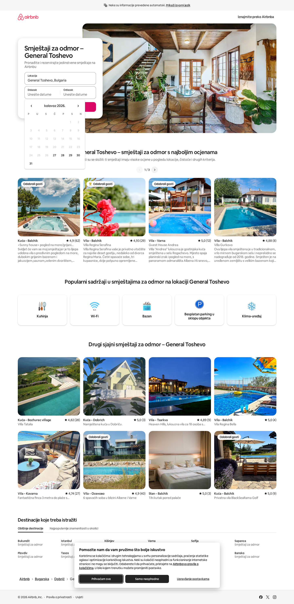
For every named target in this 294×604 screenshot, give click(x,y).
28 (62, 155)
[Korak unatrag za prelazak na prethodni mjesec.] (31, 106)
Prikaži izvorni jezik (178, 5)
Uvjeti (79, 597)
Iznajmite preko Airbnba (256, 17)
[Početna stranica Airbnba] (28, 17)
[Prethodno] (139, 170)
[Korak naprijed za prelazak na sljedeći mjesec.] (78, 106)
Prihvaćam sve (101, 579)
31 (31, 163)
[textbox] (42, 94)
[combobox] (60, 80)
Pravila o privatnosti (59, 597)
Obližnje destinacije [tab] (30, 528)
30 (78, 155)
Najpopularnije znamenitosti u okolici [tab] (74, 528)
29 (70, 155)
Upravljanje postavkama (193, 579)
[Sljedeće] (154, 170)
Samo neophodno (147, 579)
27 (54, 155)
